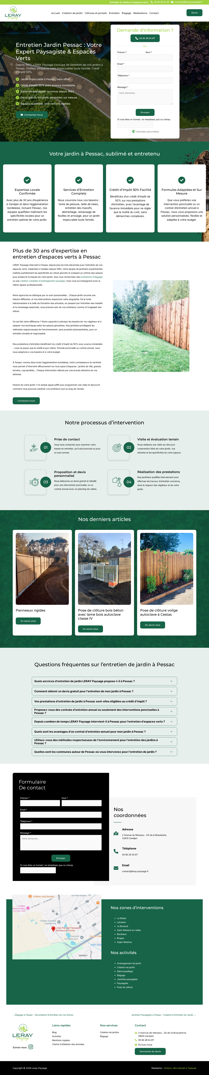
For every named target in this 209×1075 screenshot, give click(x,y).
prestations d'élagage (92, 277)
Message (122, 87)
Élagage (121, 975)
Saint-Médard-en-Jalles (129, 930)
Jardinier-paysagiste (127, 979)
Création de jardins (109, 1032)
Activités (56, 1036)
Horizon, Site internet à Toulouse (180, 1068)
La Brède (121, 918)
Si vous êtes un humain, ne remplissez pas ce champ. (144, 119)
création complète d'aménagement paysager (42, 281)
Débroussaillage (125, 971)
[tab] (104, 681)
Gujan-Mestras (124, 942)
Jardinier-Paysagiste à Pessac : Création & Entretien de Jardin (163, 1015)
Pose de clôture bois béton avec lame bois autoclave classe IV (100, 614)
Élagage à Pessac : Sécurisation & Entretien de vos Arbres (43, 1015)
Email (120, 64)
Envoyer (145, 112)
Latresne (121, 922)
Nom (149, 52)
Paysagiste (122, 983)
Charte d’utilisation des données (68, 1044)
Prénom (122, 52)
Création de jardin (126, 967)
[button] (160, 2)
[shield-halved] (133, 131)
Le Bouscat (122, 926)
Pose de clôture (125, 987)
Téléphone (123, 75)
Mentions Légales (61, 1040)
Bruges (120, 938)
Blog (54, 1032)
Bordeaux (122, 934)
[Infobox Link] (140, 835)
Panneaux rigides (30, 610)
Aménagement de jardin (129, 963)
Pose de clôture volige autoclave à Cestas (159, 612)
